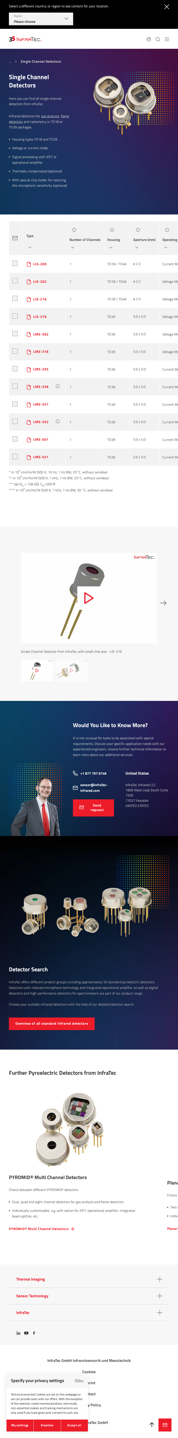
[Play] (89, 598)
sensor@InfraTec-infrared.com (94, 787)
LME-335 (41, 369)
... (10, 61)
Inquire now (164, 1424)
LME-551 (41, 457)
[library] (125, 104)
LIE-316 (40, 316)
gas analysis (50, 116)
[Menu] (167, 39)
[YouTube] (26, 1333)
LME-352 (41, 421)
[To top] (151, 1424)
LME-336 (41, 386)
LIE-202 (40, 281)
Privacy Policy (89, 1405)
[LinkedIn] (18, 1333)
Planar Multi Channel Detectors (35, 1228)
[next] (162, 603)
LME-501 (41, 439)
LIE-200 (40, 264)
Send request (97, 807)
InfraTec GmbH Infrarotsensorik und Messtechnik (89, 1360)
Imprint (89, 1383)
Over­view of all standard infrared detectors (51, 1023)
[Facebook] (34, 1333)
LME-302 (41, 334)
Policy (79, 1380)
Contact (89, 1394)
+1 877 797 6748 (93, 773)
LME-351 (41, 404)
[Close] (165, 6)
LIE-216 (40, 299)
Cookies (89, 1372)
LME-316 (41, 351)
